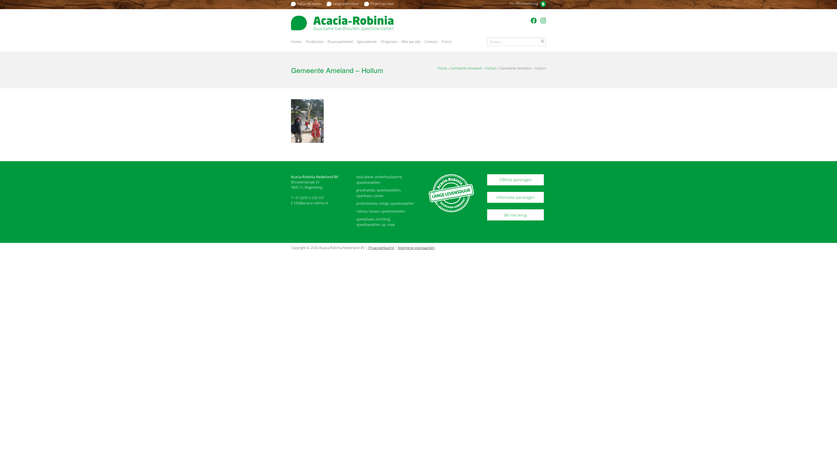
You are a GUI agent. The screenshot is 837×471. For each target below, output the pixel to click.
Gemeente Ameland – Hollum (473, 68)
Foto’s (447, 41)
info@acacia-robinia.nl (311, 203)
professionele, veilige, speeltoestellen (385, 203)
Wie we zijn (410, 41)
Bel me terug (515, 215)
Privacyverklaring (381, 247)
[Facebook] (534, 20)
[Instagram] (543, 20)
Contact (431, 41)
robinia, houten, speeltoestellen (380, 211)
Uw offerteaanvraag (523, 3)
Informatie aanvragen (515, 197)
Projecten (389, 41)
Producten (314, 41)
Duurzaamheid (340, 41)
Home (296, 41)
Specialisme (367, 41)
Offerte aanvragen (515, 179)
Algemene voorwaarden (416, 247)
